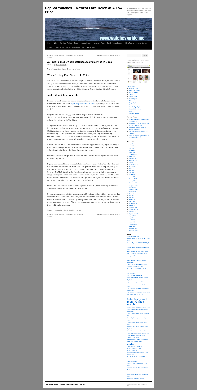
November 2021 (133, 185)
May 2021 (131, 197)
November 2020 (133, 209)
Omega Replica (141, 43)
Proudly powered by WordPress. (138, 385)
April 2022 (132, 175)
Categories (131, 86)
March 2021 (132, 201)
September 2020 (133, 214)
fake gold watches (134, 275)
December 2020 (133, 207)
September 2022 (133, 164)
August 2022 (132, 166)
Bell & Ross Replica (134, 90)
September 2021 (133, 189)
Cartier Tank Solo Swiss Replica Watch (136, 264)
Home (49, 43)
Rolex (55, 43)
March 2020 (132, 222)
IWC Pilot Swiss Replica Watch (135, 297)
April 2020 (132, 220)
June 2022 (131, 170)
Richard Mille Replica (73, 47)
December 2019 (133, 228)
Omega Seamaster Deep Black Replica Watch (138, 307)
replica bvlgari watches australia (82, 103)
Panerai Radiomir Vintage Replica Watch (137, 331)
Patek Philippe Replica (114, 43)
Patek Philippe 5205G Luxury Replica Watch (138, 333)
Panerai (49, 47)
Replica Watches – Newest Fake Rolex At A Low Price (83, 9)
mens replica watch (135, 302)
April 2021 (132, 199)
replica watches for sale (134, 348)
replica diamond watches (134, 342)
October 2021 (132, 187)
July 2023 (131, 144)
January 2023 (132, 156)
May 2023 (131, 148)
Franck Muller (59, 47)
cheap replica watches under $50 (135, 266)
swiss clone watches (132, 361)
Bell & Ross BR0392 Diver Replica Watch (137, 251)
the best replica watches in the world (136, 372)
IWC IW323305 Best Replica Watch (136, 295)
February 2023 (133, 154)
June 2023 (131, 146)
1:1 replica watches (133, 236)
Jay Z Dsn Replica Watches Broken (108, 55)
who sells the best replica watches (135, 378)
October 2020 (132, 212)
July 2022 (131, 168)
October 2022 (132, 162)
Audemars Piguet (99, 43)
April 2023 (132, 150)
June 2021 (131, 195)
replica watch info (132, 350)
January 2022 (132, 181)
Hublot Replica (129, 43)
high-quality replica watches (136, 282)
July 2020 (131, 218)
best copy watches (131, 256)
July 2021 (131, 193)
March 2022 (132, 177)
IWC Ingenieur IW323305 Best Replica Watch (138, 292)
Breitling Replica (86, 43)
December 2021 (133, 183)
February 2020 (133, 224)
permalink (79, 210)
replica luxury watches (134, 346)
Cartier (76, 43)
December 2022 (133, 158)
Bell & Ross (91, 47)
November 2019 (133, 230)
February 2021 (133, 203)
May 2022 (131, 172)
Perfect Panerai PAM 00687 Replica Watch (137, 339)
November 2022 (133, 160)
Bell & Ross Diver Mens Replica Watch (137, 253)
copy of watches (131, 273)
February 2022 (133, 179)
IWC (83, 47)
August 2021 (132, 191)
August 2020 (132, 216)
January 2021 (132, 205)
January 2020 (132, 226)
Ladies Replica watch (137, 299)
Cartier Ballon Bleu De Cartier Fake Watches (138, 258)
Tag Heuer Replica (66, 43)
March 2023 (132, 152)
